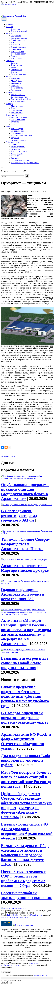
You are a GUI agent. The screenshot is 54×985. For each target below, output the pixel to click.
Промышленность (18, 54)
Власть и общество (19, 97)
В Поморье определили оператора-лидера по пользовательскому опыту (24, 717)
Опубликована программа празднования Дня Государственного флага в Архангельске (25, 491)
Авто (13, 124)
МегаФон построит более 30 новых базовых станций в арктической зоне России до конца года (26, 779)
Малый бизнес (17, 81)
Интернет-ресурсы (19, 151)
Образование (16, 110)
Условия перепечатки (20, 160)
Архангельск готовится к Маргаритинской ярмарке (25, 567)
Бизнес (9, 76)
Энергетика (16, 36)
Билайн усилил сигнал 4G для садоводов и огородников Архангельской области (26, 831)
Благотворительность (20, 117)
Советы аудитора (18, 74)
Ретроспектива (17, 51)
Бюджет (14, 63)
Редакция (15, 138)
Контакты (15, 158)
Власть (9, 92)
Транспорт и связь (19, 38)
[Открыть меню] (4, 19)
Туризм (14, 56)
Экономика (16, 49)
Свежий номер (17, 131)
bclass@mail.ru (13, 915)
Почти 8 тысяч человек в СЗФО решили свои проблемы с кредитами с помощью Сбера (23, 878)
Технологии (16, 90)
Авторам (15, 156)
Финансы (10, 61)
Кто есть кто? (16, 113)
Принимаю (6, 972)
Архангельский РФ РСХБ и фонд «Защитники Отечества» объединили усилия (26, 741)
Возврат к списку (8, 456)
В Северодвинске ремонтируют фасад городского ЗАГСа (19, 515)
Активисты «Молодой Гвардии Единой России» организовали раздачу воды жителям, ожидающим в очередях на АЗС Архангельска (26, 632)
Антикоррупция (18, 101)
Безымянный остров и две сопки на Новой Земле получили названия (24, 663)
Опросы (14, 144)
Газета (8, 126)
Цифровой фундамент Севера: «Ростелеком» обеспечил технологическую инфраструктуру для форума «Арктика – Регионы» (26, 805)
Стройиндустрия (18, 40)
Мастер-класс (17, 106)
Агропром (15, 45)
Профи (14, 108)
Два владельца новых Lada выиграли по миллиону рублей (25, 760)
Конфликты (16, 83)
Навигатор (15, 29)
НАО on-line (16, 58)
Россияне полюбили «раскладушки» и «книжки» (26, 895)
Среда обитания (18, 119)
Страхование (16, 70)
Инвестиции (16, 65)
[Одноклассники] (6, 447)
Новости (9, 27)
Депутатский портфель (21, 99)
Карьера (9, 104)
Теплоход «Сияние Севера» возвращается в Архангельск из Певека (25, 544)
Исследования (17, 88)
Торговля (15, 85)
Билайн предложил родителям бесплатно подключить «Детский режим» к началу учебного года (25, 696)
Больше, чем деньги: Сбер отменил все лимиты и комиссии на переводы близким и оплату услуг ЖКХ (25, 854)
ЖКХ (13, 42)
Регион (9, 33)
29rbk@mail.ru (36, 915)
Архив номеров (17, 133)
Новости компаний (19, 31)
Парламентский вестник (21, 135)
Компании (15, 79)
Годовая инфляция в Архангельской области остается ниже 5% (22, 594)
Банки (13, 67)
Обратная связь (12, 142)
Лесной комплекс (18, 47)
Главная (9, 24)
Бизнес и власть (18, 95)
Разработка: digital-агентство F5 (41, 975)
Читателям (15, 149)
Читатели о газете (18, 140)
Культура (15, 122)
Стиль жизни (11, 115)
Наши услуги (16, 153)
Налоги (14, 72)
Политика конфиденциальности (25, 163)
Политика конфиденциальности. (15, 917)
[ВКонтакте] (2, 447)
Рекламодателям (18, 147)
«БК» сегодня (17, 129)
